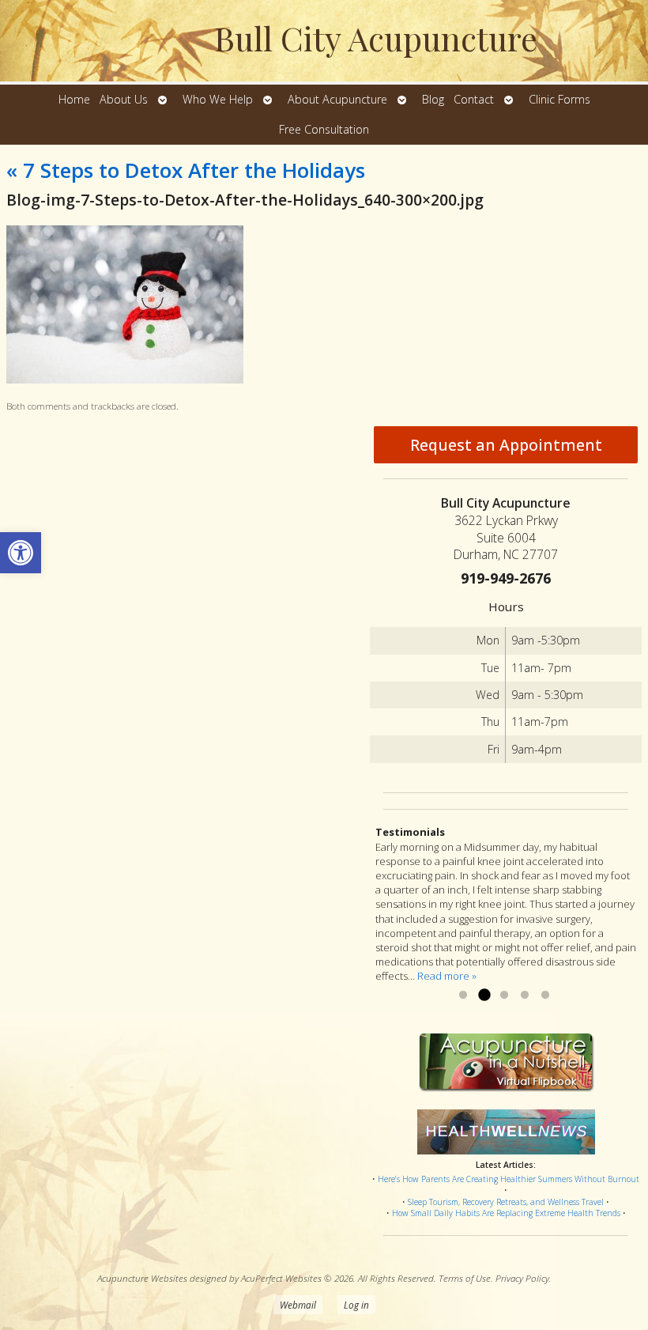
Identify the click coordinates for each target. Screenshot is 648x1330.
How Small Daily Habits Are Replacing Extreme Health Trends (506, 1213)
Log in (356, 1304)
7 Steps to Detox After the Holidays (185, 170)
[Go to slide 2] (484, 995)
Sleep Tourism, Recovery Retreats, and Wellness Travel (506, 1201)
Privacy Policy (522, 1277)
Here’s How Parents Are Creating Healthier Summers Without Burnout (508, 1179)
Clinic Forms (559, 99)
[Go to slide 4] (525, 995)
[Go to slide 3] (504, 995)
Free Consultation (324, 129)
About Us (124, 99)
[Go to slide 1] (463, 995)
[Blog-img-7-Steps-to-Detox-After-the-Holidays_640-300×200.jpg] (124, 379)
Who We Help (218, 99)
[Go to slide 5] (545, 995)
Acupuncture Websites (142, 1277)
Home (74, 99)
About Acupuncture (337, 99)
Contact (474, 99)
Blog (433, 99)
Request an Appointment (506, 444)
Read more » (447, 976)
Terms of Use (465, 1277)
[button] (20, 552)
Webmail (298, 1304)
